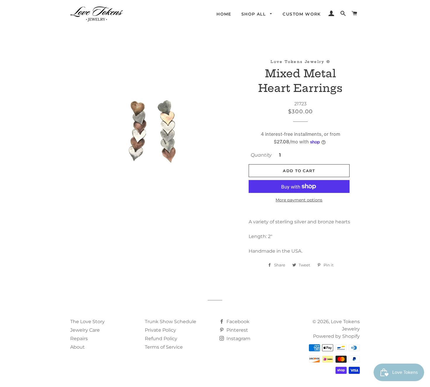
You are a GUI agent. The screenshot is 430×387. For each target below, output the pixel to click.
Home (223, 14)
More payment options (299, 200)
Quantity (261, 155)
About (77, 347)
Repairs (79, 338)
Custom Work (302, 14)
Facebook (237, 321)
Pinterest (236, 330)
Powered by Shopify (336, 336)
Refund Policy (161, 338)
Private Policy (160, 330)
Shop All (254, 14)
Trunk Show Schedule (170, 321)
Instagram (237, 338)
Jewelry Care (85, 330)
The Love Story (87, 321)
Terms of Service (164, 347)
